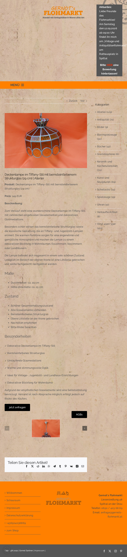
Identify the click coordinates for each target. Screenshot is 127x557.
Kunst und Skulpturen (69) (106, 180)
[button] (7, 428)
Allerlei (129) (104, 112)
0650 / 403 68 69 (111, 508)
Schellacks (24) (106, 189)
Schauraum (13, 500)
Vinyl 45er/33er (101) (106, 226)
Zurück (73, 100)
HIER (110, 65)
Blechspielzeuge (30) (107, 137)
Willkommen (14, 492)
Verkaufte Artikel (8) (107, 214)
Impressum (13, 507)
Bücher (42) (104, 146)
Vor (82, 100)
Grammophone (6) (108, 154)
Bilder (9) (102, 127)
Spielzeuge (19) (106, 197)
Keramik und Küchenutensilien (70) (107, 166)
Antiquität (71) (105, 119)
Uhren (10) (103, 204)
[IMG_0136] (46, 420)
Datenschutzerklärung (20, 515)
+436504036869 (16, 523)
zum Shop (13, 530)
